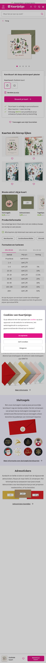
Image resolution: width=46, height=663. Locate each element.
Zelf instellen (23, 342)
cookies (33, 319)
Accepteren (23, 335)
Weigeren (23, 348)
